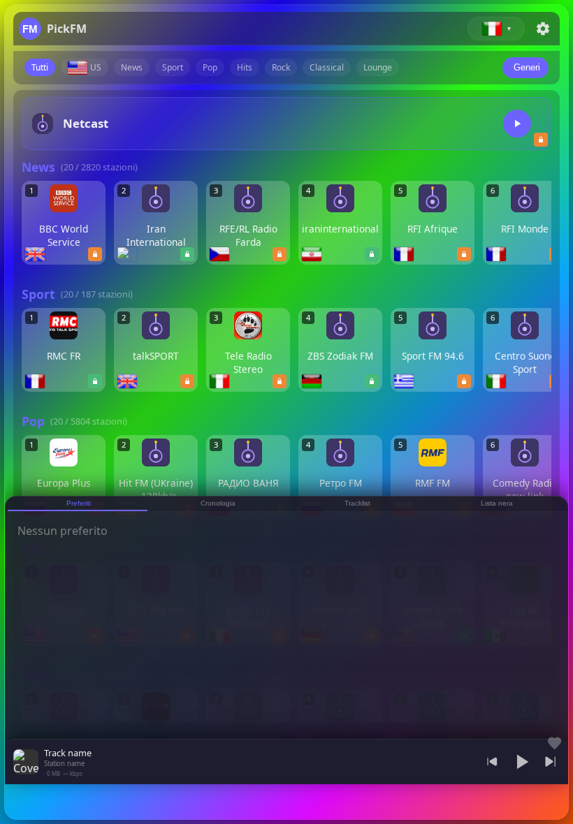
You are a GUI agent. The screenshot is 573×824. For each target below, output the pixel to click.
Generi (527, 67)
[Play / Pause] (521, 762)
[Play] (517, 124)
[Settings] (543, 28)
